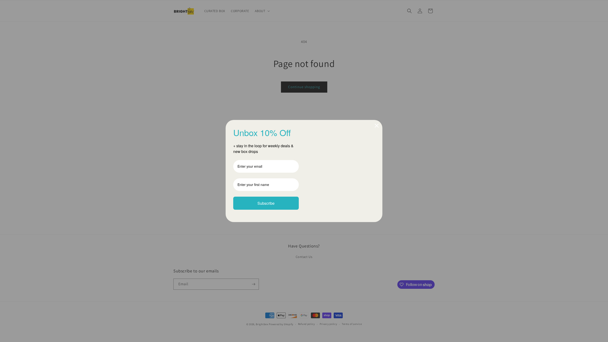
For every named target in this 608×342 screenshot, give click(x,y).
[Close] (376, 125)
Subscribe (266, 203)
